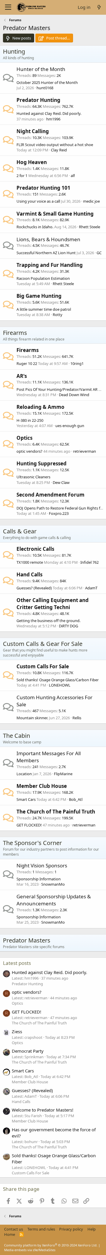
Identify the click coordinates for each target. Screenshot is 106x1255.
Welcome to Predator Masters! (42, 1110)
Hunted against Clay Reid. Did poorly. (48, 113)
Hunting (14, 51)
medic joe (91, 201)
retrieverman (84, 451)
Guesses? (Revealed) (34, 588)
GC (99, 252)
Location (24, 773)
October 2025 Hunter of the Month (47, 82)
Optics (24, 437)
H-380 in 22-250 (29, 420)
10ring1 (77, 363)
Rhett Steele (89, 226)
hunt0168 (45, 87)
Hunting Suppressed (41, 463)
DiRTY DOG (68, 626)
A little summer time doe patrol (43, 309)
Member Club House (41, 786)
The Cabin (16, 736)
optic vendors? (29, 451)
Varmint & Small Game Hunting (55, 213)
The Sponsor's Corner (32, 843)
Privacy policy (71, 1229)
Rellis (76, 717)
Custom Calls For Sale (42, 666)
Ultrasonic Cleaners (33, 476)
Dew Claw (61, 482)
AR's (21, 376)
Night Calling (32, 131)
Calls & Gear (20, 531)
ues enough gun (69, 425)
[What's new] (99, 7)
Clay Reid (59, 150)
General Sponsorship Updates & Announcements (53, 900)
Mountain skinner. (32, 717)
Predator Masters (26, 940)
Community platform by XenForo (50, 1245)
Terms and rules (41, 1229)
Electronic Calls (35, 548)
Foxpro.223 (59, 513)
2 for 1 (21, 175)
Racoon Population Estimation (43, 278)
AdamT (91, 588)
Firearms (15, 333)
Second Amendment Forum (50, 494)
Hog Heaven (31, 162)
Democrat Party (28, 1051)
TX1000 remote (29, 562)
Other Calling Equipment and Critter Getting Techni (52, 604)
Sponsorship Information (38, 879)
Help (91, 1229)
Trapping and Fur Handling (49, 265)
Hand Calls (29, 574)
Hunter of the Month (40, 69)
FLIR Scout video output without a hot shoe (54, 144)
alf (73, 175)
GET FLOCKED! (29, 825)
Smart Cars (26, 799)
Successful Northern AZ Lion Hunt (46, 252)
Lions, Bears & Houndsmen (48, 239)
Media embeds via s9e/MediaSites (29, 1250)
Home (9, 1234)
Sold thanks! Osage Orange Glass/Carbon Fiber (57, 679)
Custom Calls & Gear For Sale (42, 644)
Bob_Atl (75, 799)
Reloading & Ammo (40, 407)
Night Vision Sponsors (41, 865)
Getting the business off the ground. (48, 620)
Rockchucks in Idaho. (34, 226)
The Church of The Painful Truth (55, 811)
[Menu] (8, 7)
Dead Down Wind (74, 394)
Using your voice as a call (38, 201)
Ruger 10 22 (26, 363)
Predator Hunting (38, 100)
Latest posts (17, 963)
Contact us (13, 1229)
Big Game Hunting (39, 295)
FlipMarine (63, 773)
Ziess (17, 1031)
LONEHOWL (59, 685)
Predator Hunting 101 (43, 187)
